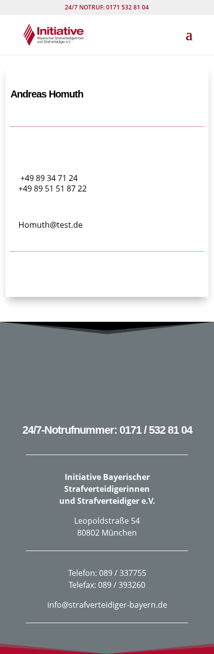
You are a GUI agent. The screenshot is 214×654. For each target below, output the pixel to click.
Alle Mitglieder (107, 281)
